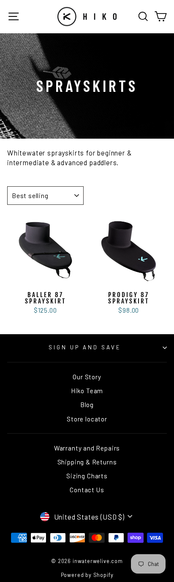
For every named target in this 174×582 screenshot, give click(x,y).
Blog (87, 404)
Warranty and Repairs (87, 448)
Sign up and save (85, 347)
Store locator (87, 419)
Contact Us (87, 489)
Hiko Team (87, 390)
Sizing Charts (87, 476)
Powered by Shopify (87, 574)
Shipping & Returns (87, 462)
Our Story (87, 377)
